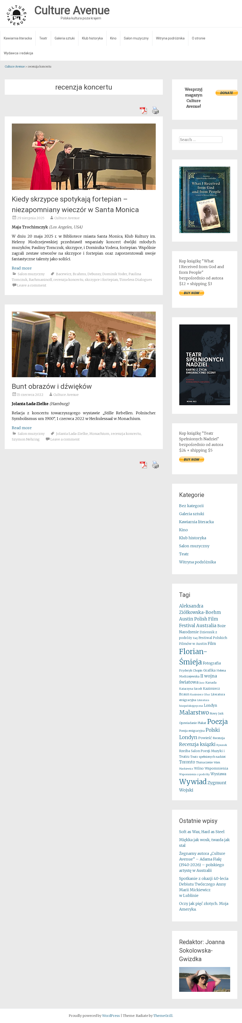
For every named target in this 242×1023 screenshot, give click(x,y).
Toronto (187, 762)
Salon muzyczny (136, 38)
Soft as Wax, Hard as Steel (202, 831)
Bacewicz (63, 274)
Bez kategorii (191, 505)
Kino (113, 38)
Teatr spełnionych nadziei (207, 756)
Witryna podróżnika (170, 38)
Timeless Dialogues (135, 280)
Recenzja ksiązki (197, 744)
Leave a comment (31, 285)
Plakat (202, 723)
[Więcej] (204, 979)
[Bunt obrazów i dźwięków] (84, 375)
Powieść (205, 738)
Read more (22, 268)
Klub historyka (92, 38)
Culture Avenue (67, 218)
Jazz (201, 682)
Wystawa (218, 774)
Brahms (79, 274)
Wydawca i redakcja (18, 53)
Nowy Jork (217, 713)
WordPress (111, 1016)
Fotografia (212, 663)
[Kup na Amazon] (204, 231)
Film (212, 643)
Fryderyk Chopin (190, 670)
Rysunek (221, 745)
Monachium (99, 434)
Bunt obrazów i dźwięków (52, 386)
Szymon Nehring (26, 439)
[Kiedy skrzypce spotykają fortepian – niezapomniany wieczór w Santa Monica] (84, 188)
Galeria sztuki (65, 38)
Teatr (43, 38)
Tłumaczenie (204, 762)
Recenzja (219, 738)
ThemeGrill (163, 1016)
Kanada (210, 683)
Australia (206, 625)
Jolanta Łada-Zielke (72, 434)
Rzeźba (184, 751)
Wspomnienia (216, 768)
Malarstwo (194, 712)
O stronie (198, 38)
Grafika (209, 670)
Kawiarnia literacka (18, 38)
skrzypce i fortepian (101, 280)
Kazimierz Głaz (200, 694)
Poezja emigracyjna (192, 730)
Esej (195, 638)
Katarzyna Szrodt (190, 688)
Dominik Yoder (114, 274)
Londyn (210, 705)
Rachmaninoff (40, 280)
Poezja (217, 722)
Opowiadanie (188, 723)
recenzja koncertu (68, 280)
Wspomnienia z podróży (194, 774)
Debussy (94, 274)
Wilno (199, 768)
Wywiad (193, 781)
